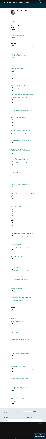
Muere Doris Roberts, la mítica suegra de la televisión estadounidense (19, 333)
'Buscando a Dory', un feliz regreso (15, 181)
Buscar (40, 420)
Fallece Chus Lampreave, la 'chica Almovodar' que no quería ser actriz (19, 366)
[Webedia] (40, 0)
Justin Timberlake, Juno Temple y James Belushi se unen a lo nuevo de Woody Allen (20, 130)
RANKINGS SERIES (26, 2)
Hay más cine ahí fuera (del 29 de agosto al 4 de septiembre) (18, 35)
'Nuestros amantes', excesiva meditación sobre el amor (17, 209)
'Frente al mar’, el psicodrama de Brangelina (16, 401)
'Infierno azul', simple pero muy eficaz (15, 120)
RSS (31, 417)
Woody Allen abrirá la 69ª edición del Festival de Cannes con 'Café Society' (19, 379)
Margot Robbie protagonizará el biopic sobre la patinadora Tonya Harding (19, 387)
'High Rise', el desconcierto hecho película (16, 267)
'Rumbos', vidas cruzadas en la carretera (15, 196)
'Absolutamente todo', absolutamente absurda (16, 253)
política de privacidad (31, 413)
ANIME (17, 2)
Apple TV (5, 413)
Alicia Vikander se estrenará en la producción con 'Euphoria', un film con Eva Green (20, 280)
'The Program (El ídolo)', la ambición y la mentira (16, 172)
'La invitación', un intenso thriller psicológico (16, 356)
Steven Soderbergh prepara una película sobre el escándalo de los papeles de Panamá (21, 133)
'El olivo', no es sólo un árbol (14, 301)
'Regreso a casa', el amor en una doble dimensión (16, 69)
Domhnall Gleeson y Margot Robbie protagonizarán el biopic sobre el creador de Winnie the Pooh (22, 193)
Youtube (40, 2)
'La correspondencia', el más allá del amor (16, 88)
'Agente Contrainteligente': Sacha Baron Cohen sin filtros (17, 398)
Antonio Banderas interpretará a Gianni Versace (16, 111)
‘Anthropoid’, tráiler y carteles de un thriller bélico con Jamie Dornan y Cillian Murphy (21, 184)
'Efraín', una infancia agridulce (14, 318)
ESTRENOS (10, 2)
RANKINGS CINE (21, 2)
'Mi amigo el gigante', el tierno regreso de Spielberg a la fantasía (18, 139)
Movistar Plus (5, 412)
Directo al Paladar (22, 426)
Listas (17, 412)
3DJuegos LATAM (11, 434)
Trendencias (33, 426)
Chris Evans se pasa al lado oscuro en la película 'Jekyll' (17, 68)
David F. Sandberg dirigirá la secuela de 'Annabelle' (17, 386)
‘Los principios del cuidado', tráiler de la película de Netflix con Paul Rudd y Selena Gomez (21, 223)
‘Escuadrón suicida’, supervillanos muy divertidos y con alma (18, 74)
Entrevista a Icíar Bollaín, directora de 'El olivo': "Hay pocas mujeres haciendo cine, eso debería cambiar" (23, 287)
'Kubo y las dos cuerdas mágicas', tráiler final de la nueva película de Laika (19, 134)
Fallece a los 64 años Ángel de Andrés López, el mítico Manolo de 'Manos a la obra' (20, 291)
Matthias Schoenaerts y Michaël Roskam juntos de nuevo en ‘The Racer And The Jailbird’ (21, 297)
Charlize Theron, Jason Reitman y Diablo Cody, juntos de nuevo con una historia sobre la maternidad (22, 363)
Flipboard (39, 2)
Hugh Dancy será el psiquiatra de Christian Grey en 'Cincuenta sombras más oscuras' (20, 353)
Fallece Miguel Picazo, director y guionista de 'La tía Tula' (17, 321)
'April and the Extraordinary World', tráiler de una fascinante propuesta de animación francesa (22, 388)
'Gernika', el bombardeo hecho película (15, 310)
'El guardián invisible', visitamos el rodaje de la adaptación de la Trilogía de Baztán (20, 339)
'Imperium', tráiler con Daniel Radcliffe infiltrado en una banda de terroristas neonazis (21, 140)
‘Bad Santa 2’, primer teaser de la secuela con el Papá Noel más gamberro (19, 97)
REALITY (14, 2)
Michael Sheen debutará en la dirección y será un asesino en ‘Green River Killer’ (20, 162)
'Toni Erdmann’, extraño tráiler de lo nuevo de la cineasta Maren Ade (19, 100)
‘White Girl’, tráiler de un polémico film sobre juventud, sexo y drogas (19, 116)
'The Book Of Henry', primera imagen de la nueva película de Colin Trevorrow (20, 158)
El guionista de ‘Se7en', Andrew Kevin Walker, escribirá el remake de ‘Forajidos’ (20, 350)
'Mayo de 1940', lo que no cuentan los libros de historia (17, 276)
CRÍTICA (7, 2)
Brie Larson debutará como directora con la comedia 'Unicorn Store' (19, 55)
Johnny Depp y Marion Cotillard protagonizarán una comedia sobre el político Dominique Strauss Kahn (23, 259)
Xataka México (5, 434)
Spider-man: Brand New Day (13, 415)
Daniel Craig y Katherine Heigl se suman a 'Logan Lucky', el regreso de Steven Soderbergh (21, 230)
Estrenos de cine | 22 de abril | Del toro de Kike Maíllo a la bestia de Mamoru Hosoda (20, 324)
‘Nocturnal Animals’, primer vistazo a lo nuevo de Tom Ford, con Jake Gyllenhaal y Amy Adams (22, 94)
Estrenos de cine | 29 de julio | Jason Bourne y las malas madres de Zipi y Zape (20, 85)
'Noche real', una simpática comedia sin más (16, 244)
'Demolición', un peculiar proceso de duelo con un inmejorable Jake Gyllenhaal (20, 159)
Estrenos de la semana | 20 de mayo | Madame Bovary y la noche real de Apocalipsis (20, 247)
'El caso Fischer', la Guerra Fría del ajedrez (16, 54)
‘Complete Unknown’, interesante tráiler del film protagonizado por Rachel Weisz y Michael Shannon (22, 46)
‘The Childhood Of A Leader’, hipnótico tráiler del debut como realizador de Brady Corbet (21, 151)
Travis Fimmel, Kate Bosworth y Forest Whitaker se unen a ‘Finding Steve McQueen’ (20, 38)
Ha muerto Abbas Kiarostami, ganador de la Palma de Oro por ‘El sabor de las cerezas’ (21, 143)
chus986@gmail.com (14, 21)
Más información (23, 438)
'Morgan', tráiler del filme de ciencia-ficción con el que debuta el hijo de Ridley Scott (20, 236)
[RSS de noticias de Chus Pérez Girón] (11, 25)
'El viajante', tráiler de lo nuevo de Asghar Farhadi (16, 32)
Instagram (36, 2)
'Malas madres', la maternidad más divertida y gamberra (17, 84)
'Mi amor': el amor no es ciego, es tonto (15, 342)
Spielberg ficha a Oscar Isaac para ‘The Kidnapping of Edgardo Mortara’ (19, 117)
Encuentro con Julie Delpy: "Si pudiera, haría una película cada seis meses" (19, 107)
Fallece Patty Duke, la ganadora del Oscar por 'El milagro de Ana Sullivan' (19, 378)
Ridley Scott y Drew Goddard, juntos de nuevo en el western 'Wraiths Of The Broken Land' (21, 270)
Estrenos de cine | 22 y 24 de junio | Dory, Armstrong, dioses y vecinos (19, 174)
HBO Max (18, 413)
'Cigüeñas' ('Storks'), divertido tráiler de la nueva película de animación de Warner (20, 187)
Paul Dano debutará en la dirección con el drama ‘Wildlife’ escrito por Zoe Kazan (20, 79)
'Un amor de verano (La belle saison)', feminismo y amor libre (18, 149)
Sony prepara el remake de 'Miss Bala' (15, 65)
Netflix (11, 412)
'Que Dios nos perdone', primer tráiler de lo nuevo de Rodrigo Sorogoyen (19, 311)
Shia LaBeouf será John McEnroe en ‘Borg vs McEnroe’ (17, 256)
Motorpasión (27, 426)
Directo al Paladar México (22, 434)
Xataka (5, 426)
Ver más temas (6, 417)
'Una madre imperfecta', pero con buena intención (17, 206)
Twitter (41, 2)
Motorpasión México (28, 434)
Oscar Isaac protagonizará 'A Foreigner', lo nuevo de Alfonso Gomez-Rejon (19, 279)
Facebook (27, 417)
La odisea (12, 413)
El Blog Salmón (38, 426)
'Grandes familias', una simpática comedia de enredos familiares (18, 192)
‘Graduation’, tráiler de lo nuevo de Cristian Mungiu (17, 300)
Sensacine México (17, 434)
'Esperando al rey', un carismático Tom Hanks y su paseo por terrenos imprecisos (20, 150)
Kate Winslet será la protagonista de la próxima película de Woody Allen (19, 173)
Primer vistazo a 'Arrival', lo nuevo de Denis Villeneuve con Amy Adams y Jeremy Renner (21, 58)
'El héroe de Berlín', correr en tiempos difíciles (16, 343)
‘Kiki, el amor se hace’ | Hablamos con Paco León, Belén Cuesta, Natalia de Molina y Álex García (22, 369)
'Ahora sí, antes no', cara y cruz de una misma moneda (17, 288)
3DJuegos (11, 426)
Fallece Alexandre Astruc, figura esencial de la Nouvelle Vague (18, 250)
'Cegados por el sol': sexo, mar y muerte (15, 332)
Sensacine (16, 426)
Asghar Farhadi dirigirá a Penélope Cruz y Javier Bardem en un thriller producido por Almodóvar (22, 233)
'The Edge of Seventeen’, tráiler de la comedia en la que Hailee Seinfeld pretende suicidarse (21, 110)
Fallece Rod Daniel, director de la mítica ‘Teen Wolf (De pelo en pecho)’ (19, 329)
